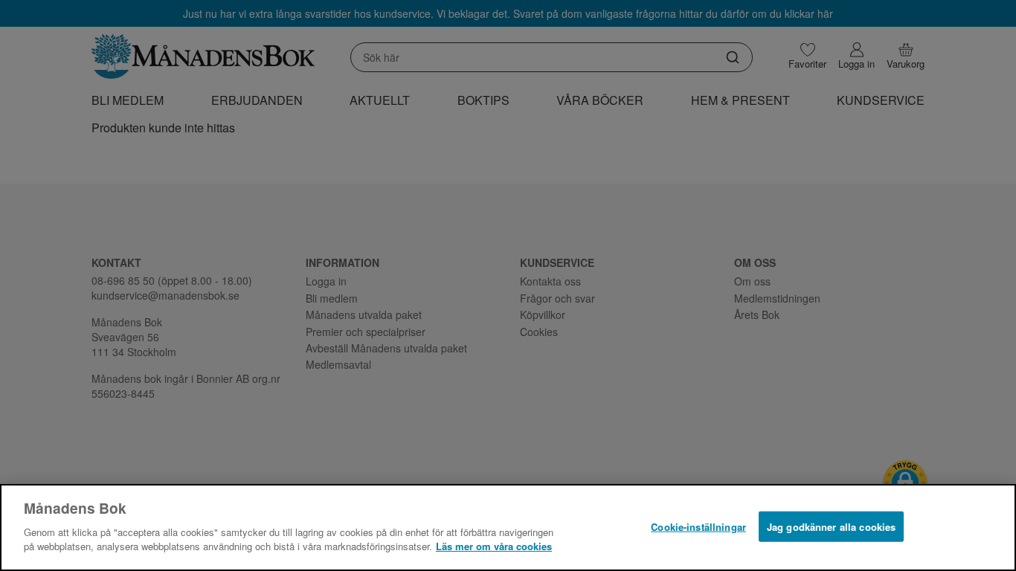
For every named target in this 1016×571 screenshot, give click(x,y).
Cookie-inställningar (698, 526)
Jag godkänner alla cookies (831, 526)
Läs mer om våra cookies (494, 546)
